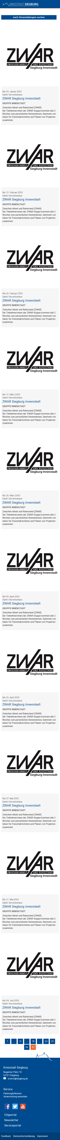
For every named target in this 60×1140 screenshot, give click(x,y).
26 (27, 1047)
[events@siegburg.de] (5, 1078)
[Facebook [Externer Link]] (7, 1108)
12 (20, 1041)
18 (33, 1041)
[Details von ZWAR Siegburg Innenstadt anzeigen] (30, 85)
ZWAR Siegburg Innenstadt (21, 98)
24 (46, 1041)
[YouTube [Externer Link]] (23, 1108)
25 (52, 1041)
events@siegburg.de (18, 1078)
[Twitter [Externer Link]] (15, 1108)
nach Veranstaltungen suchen (29, 17)
